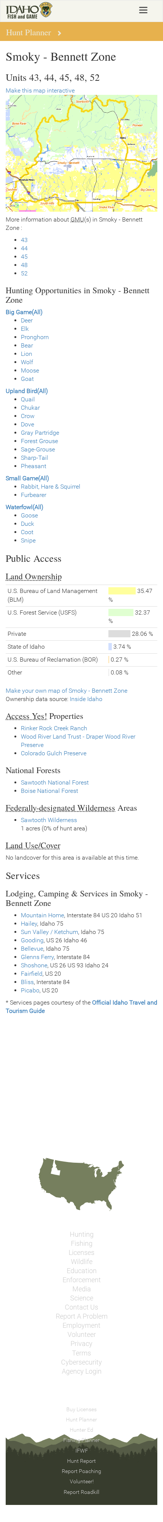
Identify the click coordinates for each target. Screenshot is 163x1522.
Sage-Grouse (38, 449)
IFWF (81, 1451)
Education (82, 1271)
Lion (26, 353)
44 (24, 248)
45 (24, 256)
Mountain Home (42, 915)
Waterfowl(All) (24, 507)
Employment (81, 1325)
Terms (81, 1353)
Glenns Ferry (37, 957)
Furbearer (33, 494)
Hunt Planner (81, 1420)
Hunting (82, 1234)
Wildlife (81, 1262)
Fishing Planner (81, 1440)
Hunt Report (81, 1461)
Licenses (81, 1252)
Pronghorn (35, 337)
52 (24, 273)
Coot (27, 532)
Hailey (29, 923)
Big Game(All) (24, 312)
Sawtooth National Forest (55, 782)
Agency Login (82, 1371)
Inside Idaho (86, 699)
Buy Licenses (81, 1409)
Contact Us (81, 1307)
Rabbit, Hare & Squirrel (50, 486)
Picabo (30, 990)
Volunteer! (82, 1481)
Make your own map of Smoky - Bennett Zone (66, 690)
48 (24, 265)
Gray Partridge (40, 432)
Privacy (81, 1343)
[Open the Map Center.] (81, 153)
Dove (27, 424)
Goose (29, 515)
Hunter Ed (81, 1430)
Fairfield (31, 973)
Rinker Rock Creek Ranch (54, 728)
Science (81, 1298)
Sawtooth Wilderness (49, 820)
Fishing (81, 1243)
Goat (27, 378)
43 (24, 240)
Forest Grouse (39, 441)
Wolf (27, 362)
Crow (27, 416)
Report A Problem (82, 1316)
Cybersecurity (81, 1362)
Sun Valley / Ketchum (49, 932)
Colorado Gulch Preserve (53, 753)
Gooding (32, 940)
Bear (27, 345)
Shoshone (34, 965)
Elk (25, 328)
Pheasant (33, 466)
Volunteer (81, 1334)
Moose (30, 370)
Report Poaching (81, 1471)
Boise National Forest (49, 790)
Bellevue (32, 948)
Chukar (30, 407)
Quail (28, 399)
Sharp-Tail (34, 457)
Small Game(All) (27, 478)
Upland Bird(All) (27, 391)
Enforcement (82, 1280)
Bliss (27, 982)
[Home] (29, 10)
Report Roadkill (81, 1492)
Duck (27, 523)
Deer (27, 320)
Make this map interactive (40, 90)
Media (81, 1289)
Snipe (28, 540)
